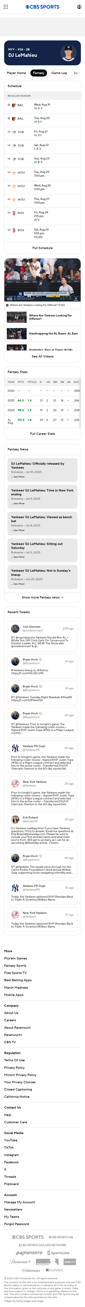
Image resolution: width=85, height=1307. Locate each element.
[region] (42, 280)
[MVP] (70, 1256)
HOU (21, 173)
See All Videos (42, 356)
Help (7, 1111)
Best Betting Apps (18, 980)
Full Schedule (42, 248)
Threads (10, 1173)
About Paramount (17, 1028)
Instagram (11, 1151)
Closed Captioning (18, 1085)
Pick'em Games (15, 958)
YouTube (10, 1136)
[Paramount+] (20, 1257)
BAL (20, 105)
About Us (11, 1013)
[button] (6, 6)
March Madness (16, 988)
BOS (21, 213)
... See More (18, 477)
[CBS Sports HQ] (61, 1233)
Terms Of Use (14, 1060)
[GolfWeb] (54, 1266)
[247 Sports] (29, 1248)
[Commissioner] (47, 1256)
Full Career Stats (42, 434)
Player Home (16, 73)
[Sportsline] (58, 1248)
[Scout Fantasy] (31, 1266)
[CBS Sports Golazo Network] (42, 1241)
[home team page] (14, 105)
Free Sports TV (15, 973)
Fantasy (38, 73)
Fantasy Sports (15, 966)
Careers (10, 1020)
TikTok (9, 1144)
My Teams (11, 1213)
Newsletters (13, 1206)
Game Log (59, 73)
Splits (78, 73)
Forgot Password (16, 1220)
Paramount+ (13, 1035)
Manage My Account (19, 1198)
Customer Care (15, 1118)
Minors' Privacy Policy (20, 1075)
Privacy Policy (14, 1068)
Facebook (11, 1158)
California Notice (17, 1093)
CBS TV (10, 1042)
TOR (21, 132)
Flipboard (11, 1180)
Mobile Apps (13, 995)
